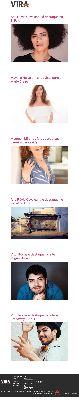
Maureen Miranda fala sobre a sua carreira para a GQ (35, 140)
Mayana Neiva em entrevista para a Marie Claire (36, 79)
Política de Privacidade (70, 393)
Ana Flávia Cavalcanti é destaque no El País (37, 18)
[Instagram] (39, 381)
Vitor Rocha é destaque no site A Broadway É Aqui (34, 317)
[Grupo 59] (42, 381)
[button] (59, 2)
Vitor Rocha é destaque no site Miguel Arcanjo (33, 256)
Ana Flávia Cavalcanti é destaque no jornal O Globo (37, 201)
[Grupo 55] (36, 381)
